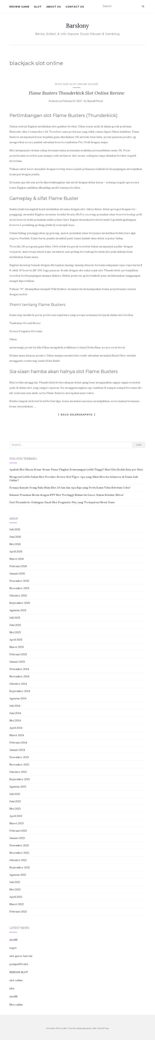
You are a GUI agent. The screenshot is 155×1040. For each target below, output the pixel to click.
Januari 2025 (17, 661)
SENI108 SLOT (18, 972)
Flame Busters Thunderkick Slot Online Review (76, 93)
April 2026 (15, 551)
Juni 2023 (15, 801)
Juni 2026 (15, 536)
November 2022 (19, 852)
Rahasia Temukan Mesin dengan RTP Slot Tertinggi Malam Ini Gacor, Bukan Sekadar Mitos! (66, 495)
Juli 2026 (14, 529)
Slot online (16, 1004)
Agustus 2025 (17, 610)
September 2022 (19, 867)
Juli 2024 (14, 705)
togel (12, 948)
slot (11, 988)
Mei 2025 (15, 632)
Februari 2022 (18, 911)
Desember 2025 (19, 581)
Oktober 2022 (18, 860)
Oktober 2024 (18, 683)
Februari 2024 (18, 742)
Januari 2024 (17, 750)
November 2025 (19, 588)
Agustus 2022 (17, 874)
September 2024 (19, 691)
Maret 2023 (16, 823)
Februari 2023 (18, 830)
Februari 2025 (18, 654)
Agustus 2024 (17, 698)
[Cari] (143, 6)
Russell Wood (95, 101)
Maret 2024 (16, 735)
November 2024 (19, 676)
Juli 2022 (14, 882)
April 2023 (15, 816)
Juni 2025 (15, 625)
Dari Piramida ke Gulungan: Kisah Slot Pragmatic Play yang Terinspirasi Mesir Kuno (62, 502)
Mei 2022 (15, 889)
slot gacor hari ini (20, 956)
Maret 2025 (16, 647)
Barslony (77, 25)
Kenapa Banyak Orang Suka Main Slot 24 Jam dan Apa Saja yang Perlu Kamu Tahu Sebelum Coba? (69, 487)
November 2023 (19, 764)
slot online (16, 980)
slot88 (13, 939)
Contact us (75, 6)
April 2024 (15, 728)
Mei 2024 (15, 720)
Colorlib (72, 1028)
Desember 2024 (19, 669)
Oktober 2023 (18, 772)
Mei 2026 (15, 544)
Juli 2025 (14, 617)
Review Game (19, 6)
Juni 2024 (15, 713)
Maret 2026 (16, 559)
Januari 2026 (17, 573)
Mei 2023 (15, 808)
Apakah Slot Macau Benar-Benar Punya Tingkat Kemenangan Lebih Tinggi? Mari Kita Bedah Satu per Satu (76, 469)
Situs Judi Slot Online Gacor (76, 84)
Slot (38, 6)
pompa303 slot (18, 964)
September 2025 (19, 603)
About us (53, 6)
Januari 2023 (17, 838)
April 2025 (15, 639)
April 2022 (15, 897)
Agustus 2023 (17, 786)
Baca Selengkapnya (77, 414)
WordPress (103, 1028)
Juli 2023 (14, 794)
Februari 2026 (18, 566)
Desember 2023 (19, 757)
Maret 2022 (16, 904)
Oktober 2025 (18, 595)
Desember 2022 (19, 845)
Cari (139, 444)
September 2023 (19, 779)
